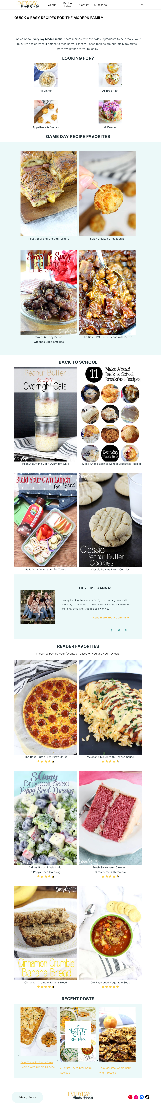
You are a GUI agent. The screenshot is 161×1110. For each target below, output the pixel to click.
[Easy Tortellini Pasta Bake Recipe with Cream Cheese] (39, 1032)
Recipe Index (67, 5)
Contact (84, 4)
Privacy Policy (27, 1097)
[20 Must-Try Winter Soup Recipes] (78, 1035)
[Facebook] (111, 630)
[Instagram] (126, 630)
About (52, 4)
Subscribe (100, 4)
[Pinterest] (119, 630)
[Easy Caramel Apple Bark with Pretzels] (117, 1035)
